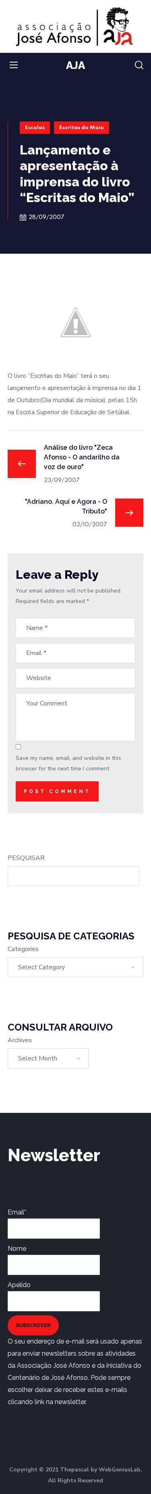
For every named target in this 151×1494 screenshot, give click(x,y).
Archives (20, 1040)
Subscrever (33, 1325)
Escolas (35, 127)
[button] (139, 65)
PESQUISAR (26, 857)
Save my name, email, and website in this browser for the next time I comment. (68, 763)
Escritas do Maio (81, 127)
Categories (23, 949)
